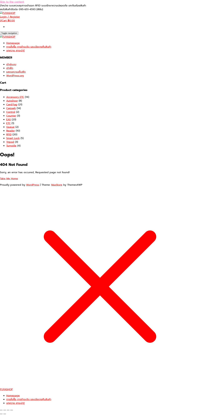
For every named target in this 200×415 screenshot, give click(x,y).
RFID (9, 134)
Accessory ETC (15, 97)
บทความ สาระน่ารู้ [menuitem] (15, 403)
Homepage (13, 43)
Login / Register (10, 17)
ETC (8, 123)
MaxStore (56, 185)
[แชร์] (8, 410)
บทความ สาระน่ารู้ (15, 50)
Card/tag (11, 104)
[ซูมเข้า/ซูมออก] (1, 410)
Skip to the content (12, 2)
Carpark (11, 108)
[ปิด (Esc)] (11, 410)
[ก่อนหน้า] (1, 413)
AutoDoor (12, 101)
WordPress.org (15, 76)
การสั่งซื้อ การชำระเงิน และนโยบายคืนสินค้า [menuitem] (28, 399)
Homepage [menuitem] (13, 396)
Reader (10, 131)
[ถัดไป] (4, 413)
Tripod (10, 142)
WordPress (32, 185)
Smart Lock (13, 138)
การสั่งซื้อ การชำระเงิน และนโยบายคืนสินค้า (28, 47)
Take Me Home (9, 179)
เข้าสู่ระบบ (11, 64)
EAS (8, 119)
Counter (11, 116)
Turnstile (11, 146)
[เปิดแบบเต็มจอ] (4, 410)
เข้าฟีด (9, 68)
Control (10, 112)
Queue (10, 127)
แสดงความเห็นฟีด (16, 72)
